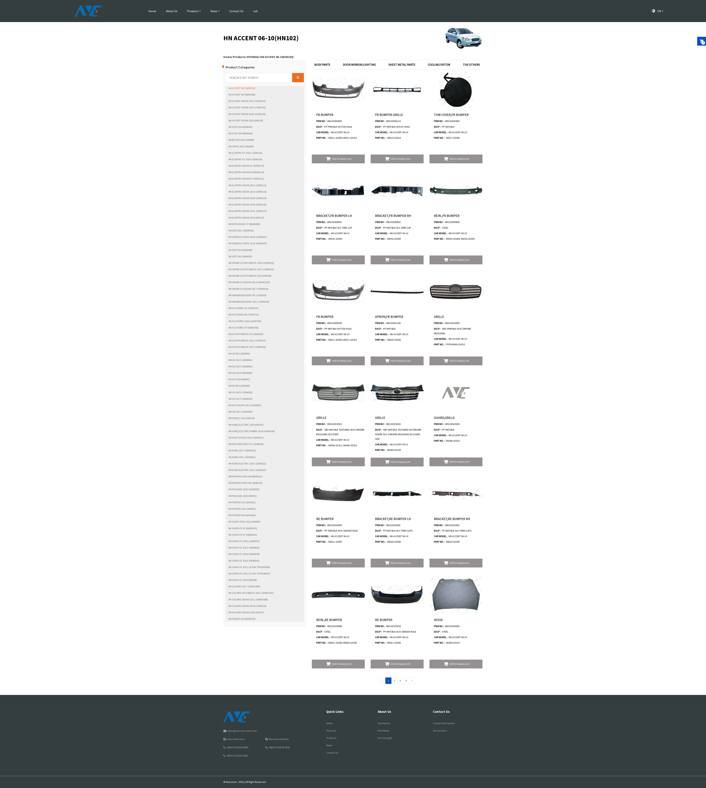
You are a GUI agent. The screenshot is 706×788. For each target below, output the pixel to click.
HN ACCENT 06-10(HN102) (277, 57)
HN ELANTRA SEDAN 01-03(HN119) (246, 165)
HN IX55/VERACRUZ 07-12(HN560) (246, 444)
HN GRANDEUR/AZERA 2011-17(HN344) (249, 301)
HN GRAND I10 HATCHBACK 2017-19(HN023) (251, 269)
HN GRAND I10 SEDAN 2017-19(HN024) (248, 288)
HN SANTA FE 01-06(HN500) (243, 528)
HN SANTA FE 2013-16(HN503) (244, 547)
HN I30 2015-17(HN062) (240, 392)
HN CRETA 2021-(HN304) (241, 146)
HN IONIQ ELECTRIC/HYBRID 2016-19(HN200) (252, 431)
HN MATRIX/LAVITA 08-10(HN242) (245, 482)
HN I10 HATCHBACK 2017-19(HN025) (247, 347)
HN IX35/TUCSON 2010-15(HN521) (246, 437)
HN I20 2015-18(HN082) (240, 366)
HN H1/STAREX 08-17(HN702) (243, 314)
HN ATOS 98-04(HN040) (241, 133)
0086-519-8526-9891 (279, 747)
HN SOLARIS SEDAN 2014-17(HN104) (247, 606)
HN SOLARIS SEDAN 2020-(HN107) (246, 612)
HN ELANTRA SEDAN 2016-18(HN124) (248, 198)
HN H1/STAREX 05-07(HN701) (243, 308)
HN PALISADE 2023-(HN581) (243, 496)
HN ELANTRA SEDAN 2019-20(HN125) (248, 204)
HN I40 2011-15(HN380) (240, 411)
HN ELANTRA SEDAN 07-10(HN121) (246, 178)
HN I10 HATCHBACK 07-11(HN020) (246, 334)
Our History (384, 723)
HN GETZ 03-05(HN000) (240, 250)
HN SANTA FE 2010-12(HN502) (244, 541)
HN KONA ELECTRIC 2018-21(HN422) (247, 463)
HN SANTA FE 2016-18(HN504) (244, 554)
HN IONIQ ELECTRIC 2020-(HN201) (246, 424)
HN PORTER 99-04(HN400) (242, 515)
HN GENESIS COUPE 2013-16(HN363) (248, 243)
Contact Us (236, 11)
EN (659, 11)
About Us (171, 11)
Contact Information (444, 723)
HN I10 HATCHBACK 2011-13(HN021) (247, 340)
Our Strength (385, 738)
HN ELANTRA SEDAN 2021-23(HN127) (248, 211)
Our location (439, 730)
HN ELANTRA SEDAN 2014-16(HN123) (248, 191)
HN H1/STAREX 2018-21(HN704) (245, 321)
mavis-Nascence (236, 739)
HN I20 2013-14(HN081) (240, 360)
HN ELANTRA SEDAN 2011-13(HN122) (248, 185)
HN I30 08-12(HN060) (239, 385)
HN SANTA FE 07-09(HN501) (243, 534)
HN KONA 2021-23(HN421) (242, 457)
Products (193, 11)
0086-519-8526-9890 (237, 747)
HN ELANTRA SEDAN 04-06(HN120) (246, 172)
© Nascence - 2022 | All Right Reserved (244, 782)
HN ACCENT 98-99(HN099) (242, 94)
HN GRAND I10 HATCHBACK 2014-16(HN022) (251, 263)
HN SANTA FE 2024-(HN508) (243, 580)
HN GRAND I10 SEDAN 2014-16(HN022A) (249, 282)
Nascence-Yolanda (279, 739)
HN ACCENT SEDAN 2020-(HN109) (246, 120)
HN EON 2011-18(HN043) (241, 230)
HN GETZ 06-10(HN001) (240, 256)
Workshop (383, 730)
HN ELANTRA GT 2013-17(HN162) (245, 153)
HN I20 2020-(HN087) (239, 379)
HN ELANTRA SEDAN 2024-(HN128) (246, 217)
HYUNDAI (253, 57)
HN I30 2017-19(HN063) (240, 398)
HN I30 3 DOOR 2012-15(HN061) (245, 405)
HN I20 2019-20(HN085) (240, 373)
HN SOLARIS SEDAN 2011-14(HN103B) (248, 599)
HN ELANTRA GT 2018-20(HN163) (245, 159)
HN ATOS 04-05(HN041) (241, 127)
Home (152, 11)
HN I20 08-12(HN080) (239, 353)
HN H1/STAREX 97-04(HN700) (243, 327)
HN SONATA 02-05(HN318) (242, 618)
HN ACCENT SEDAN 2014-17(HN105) (247, 107)
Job (255, 11)
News (214, 11)
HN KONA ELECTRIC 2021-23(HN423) (247, 470)
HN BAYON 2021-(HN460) (241, 139)
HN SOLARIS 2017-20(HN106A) (244, 586)
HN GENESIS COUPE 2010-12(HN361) (248, 237)
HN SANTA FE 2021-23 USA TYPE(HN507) (249, 573)
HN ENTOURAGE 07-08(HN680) (244, 224)
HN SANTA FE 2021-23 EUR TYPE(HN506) (249, 567)
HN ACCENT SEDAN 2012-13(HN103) (247, 101)
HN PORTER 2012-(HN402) (242, 508)
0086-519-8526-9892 (237, 755)
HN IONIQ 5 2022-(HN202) (242, 418)
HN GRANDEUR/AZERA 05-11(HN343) (247, 295)
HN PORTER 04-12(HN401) (242, 502)
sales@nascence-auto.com (242, 730)
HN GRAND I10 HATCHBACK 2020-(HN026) (250, 275)
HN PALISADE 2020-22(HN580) (244, 489)
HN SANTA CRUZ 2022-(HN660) (244, 521)
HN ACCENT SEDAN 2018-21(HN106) (247, 114)
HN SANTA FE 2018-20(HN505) (244, 560)
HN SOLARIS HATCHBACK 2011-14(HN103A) (251, 592)
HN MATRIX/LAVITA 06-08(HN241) (245, 476)
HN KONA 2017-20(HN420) (242, 450)
